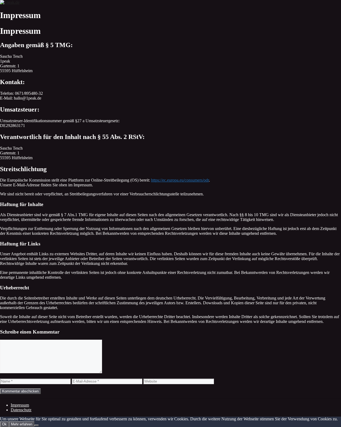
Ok (4, 424)
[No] (36, 425)
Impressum (20, 405)
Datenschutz (21, 410)
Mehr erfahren (21, 424)
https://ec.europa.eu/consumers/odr (180, 180)
